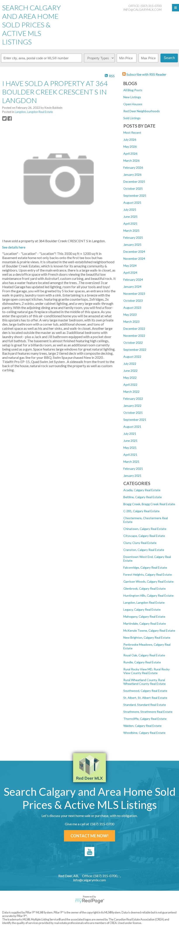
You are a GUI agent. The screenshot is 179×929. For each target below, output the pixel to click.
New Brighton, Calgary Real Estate (146, 637)
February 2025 (133, 237)
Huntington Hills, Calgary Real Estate (148, 595)
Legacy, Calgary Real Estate (142, 609)
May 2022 (130, 377)
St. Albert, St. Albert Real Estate (145, 697)
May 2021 (130, 447)
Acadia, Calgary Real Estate (141, 490)
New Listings (132, 97)
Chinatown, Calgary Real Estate (144, 529)
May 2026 (130, 146)
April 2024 (130, 272)
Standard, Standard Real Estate (144, 704)
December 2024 (134, 251)
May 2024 (130, 265)
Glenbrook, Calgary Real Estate (144, 588)
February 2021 (133, 468)
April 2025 (130, 223)
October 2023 (133, 300)
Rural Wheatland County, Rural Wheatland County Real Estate (144, 681)
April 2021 (130, 454)
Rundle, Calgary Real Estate (142, 662)
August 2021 (132, 426)
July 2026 (129, 139)
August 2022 (132, 356)
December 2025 (134, 181)
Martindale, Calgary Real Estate (144, 623)
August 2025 (132, 202)
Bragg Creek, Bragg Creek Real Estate (149, 504)
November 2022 (134, 335)
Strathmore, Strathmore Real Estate (147, 711)
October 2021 (133, 412)
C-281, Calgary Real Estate (141, 511)
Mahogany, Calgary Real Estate (144, 616)
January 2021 (132, 475)
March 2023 (131, 321)
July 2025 (129, 209)
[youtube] (89, 851)
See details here (13, 247)
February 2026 (133, 167)
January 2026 (132, 174)
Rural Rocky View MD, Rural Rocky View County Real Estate (146, 671)
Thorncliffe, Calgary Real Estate (145, 718)
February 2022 (133, 398)
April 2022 (130, 384)
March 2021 (131, 461)
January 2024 (132, 286)
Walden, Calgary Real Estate (142, 725)
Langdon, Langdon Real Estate (144, 602)
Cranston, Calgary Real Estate (143, 550)
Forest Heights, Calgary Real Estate (147, 574)
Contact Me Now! (89, 835)
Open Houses (132, 104)
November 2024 (134, 258)
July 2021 (129, 433)
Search (169, 58)
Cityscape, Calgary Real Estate (144, 536)
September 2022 (134, 349)
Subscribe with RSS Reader (146, 74)
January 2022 (132, 405)
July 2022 (129, 363)
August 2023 (132, 307)
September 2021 (134, 419)
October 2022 (133, 342)
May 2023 (130, 314)
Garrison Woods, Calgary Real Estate (148, 581)
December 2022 (134, 328)
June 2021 (130, 440)
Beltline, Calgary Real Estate (142, 497)
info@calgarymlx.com (142, 9)
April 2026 (130, 153)
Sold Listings (132, 118)
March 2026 (131, 160)
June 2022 (130, 370)
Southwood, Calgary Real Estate (145, 690)
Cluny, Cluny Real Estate (140, 543)
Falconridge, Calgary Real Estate (145, 567)
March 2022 (131, 391)
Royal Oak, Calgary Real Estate (144, 655)
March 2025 (131, 230)
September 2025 (134, 195)
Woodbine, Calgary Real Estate (144, 732)
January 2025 (132, 244)
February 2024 (133, 279)
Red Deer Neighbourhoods (141, 111)
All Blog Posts (132, 90)
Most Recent (132, 132)
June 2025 (130, 216)
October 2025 (133, 188)
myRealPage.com (89, 901)
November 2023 (134, 293)
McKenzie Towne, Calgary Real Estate (149, 630)
